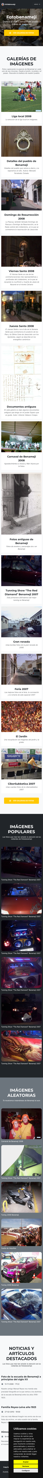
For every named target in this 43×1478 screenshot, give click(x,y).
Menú (36, 4)
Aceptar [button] (26, 1462)
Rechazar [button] (25, 1466)
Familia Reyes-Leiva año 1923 (18, 1407)
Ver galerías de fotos (23, 33)
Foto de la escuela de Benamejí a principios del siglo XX (21, 1378)
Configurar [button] (26, 1470)
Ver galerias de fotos (23, 801)
